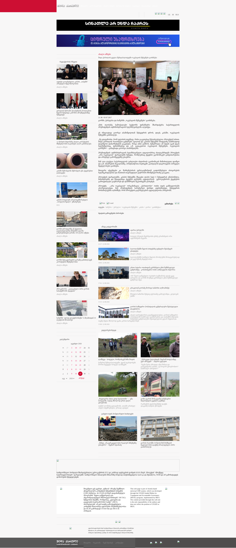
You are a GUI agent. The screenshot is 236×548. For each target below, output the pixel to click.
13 (76, 361)
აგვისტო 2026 (76, 344)
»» (90, 343)
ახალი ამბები (62, 87)
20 (80, 361)
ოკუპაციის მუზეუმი (129, 207)
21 (80, 365)
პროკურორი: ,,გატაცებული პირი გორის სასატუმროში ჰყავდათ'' (73, 290)
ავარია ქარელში (137, 230)
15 (76, 369)
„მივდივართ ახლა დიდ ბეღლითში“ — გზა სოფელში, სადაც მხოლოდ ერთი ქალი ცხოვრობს (115, 401)
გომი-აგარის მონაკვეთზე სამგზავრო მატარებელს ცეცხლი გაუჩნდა (156, 400)
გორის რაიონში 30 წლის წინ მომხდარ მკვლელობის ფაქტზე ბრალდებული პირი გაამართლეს (158, 445)
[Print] (101, 204)
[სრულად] (178, 243)
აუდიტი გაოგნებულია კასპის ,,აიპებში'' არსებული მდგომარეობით (72, 83)
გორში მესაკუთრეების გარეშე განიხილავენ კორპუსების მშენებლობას (74, 261)
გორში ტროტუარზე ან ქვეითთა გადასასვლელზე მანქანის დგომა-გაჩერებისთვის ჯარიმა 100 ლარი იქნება (73, 231)
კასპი (141, 207)
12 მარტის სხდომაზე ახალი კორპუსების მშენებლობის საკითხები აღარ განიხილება (74, 143)
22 (80, 369)
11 (76, 352)
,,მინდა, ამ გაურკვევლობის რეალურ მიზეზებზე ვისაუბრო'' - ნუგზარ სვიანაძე (117, 444)
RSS (58, 205)
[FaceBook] (173, 63)
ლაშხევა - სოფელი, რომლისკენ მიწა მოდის (116, 359)
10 (76, 348)
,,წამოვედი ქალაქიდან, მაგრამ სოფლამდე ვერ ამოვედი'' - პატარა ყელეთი (158, 360)
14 (76, 365)
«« (62, 343)
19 (80, 356)
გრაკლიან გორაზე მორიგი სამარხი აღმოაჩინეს (149, 288)
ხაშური (108, 207)
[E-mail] (109, 204)
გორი (148, 207)
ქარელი (116, 207)
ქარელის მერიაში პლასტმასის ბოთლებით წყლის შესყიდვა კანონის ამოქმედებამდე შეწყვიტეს (74, 113)
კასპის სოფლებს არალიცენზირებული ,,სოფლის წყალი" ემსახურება (72, 201)
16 (76, 374)
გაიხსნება (156, 207)
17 (80, 348)
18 (80, 352)
